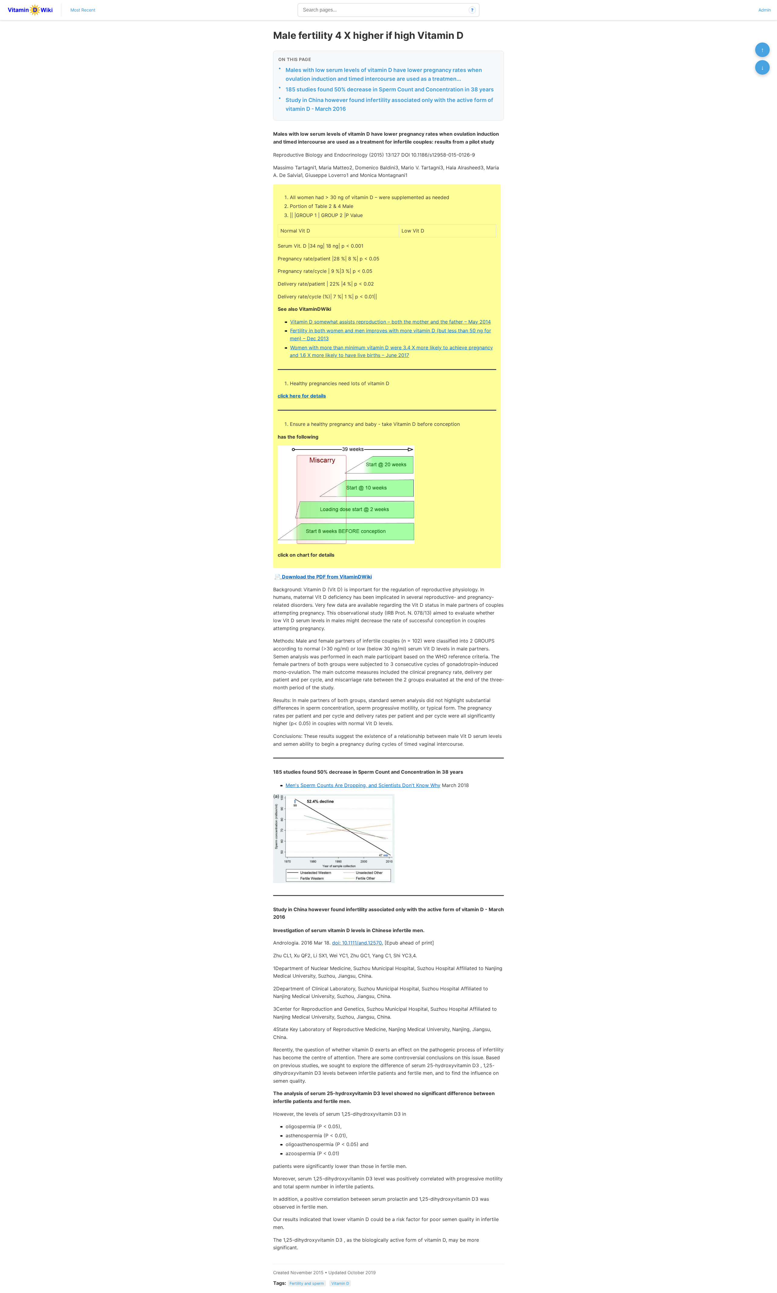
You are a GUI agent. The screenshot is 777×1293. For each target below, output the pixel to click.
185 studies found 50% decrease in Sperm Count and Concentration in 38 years (390, 89)
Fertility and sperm (307, 1283)
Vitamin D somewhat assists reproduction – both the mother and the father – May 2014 (390, 322)
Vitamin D (340, 1283)
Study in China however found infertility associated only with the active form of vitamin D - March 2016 (389, 104)
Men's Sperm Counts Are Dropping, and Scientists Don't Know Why (363, 785)
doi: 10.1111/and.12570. (357, 943)
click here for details (302, 396)
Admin (764, 9)
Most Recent (82, 9)
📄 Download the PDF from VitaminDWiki (323, 577)
